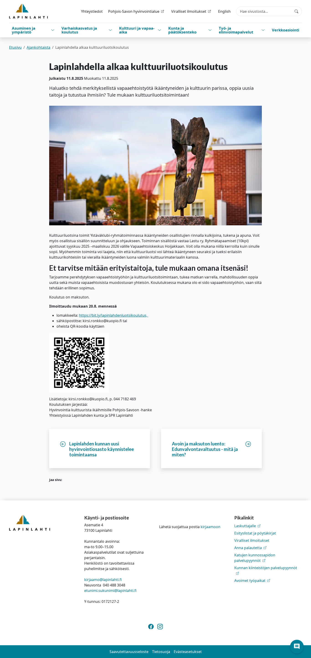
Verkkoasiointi (285, 30)
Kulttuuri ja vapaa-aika (136, 30)
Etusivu (15, 47)
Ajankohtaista (38, 47)
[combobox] (269, 11)
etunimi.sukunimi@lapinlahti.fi (110, 590)
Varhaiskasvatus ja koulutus (79, 30)
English (224, 11)
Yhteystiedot (92, 11)
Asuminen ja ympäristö (23, 30)
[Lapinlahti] (28, 11)
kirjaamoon (210, 526)
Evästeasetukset (188, 651)
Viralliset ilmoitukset (251, 540)
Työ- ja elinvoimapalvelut (236, 30)
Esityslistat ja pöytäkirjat (255, 533)
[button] (297, 646)
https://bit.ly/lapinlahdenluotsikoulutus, (113, 315)
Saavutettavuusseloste (129, 651)
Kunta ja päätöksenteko (182, 30)
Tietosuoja (161, 651)
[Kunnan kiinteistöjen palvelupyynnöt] (268, 573)
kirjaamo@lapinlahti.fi (103, 579)
